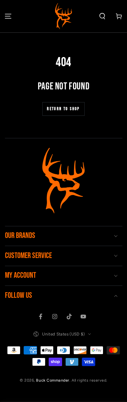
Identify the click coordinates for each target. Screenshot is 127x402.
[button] (102, 16)
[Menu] (8, 16)
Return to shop (63, 109)
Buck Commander (52, 380)
